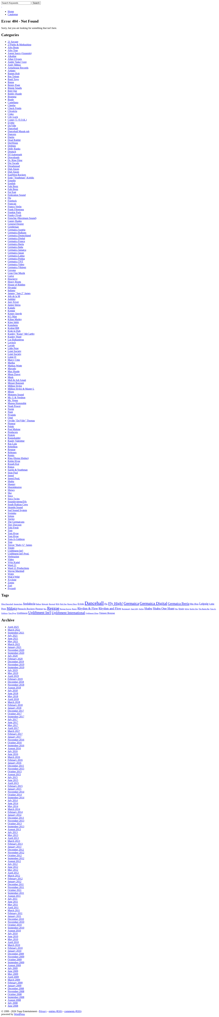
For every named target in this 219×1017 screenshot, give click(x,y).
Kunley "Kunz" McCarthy (21, 333)
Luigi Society (14, 351)
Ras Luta (12, 443)
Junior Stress (14, 305)
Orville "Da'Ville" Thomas (21, 420)
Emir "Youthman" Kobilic (21, 177)
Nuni (10, 412)
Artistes (11, 70)
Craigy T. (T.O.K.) (17, 119)
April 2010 (13, 942)
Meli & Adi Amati (17, 380)
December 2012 (16, 849)
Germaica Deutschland (19, 235)
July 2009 (13, 968)
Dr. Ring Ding (15, 160)
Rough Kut (13, 464)
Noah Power (14, 406)
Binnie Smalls (15, 88)
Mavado (12, 368)
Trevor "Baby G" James (20, 545)
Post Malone (14, 429)
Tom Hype (13, 533)
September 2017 (16, 716)
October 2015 (15, 771)
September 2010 (16, 927)
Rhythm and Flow (110, 608)
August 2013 (14, 829)
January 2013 (14, 846)
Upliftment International (68, 613)
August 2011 (14, 896)
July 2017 (13, 719)
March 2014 (14, 809)
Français (12, 203)
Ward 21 (12, 565)
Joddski (11, 299)
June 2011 (13, 901)
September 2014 (16, 797)
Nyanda (12, 414)
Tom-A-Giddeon (16, 539)
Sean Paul (13, 472)
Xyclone (12, 579)
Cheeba (11, 105)
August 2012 (14, 861)
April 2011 (13, 907)
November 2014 (16, 791)
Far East (12, 192)
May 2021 (13, 641)
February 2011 (15, 913)
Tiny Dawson (14, 524)
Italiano (11, 290)
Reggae (11, 449)
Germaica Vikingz (17, 267)
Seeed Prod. (14, 478)
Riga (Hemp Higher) (18, 458)
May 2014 (13, 806)
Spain (181, 608)
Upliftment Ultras (92, 613)
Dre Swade (13, 163)
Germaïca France (16, 241)
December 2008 (16, 988)
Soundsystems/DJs (17, 501)
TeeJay (11, 519)
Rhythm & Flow (87, 608)
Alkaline (12, 56)
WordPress (19, 1014)
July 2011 (12, 898)
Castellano (13, 102)
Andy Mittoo (14, 64)
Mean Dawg (14, 374)
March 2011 (14, 910)
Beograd (52, 604)
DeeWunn (13, 143)
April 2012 (13, 872)
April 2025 (13, 627)
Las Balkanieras (16, 339)
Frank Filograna (16, 209)
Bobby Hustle (15, 93)
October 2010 (15, 924)
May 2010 (13, 939)
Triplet (11, 548)
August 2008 (14, 1000)
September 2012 (16, 858)
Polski (11, 426)
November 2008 (16, 991)
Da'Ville (12, 125)
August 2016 (14, 748)
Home (11, 11)
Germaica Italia (15, 247)
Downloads (13, 157)
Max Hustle (14, 371)
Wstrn (11, 574)
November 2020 (16, 650)
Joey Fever (13, 302)
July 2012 (13, 864)
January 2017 (14, 736)
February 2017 (15, 734)
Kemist (11, 310)
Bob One (12, 91)
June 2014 (13, 803)
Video (11, 559)
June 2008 (13, 1005)
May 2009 (13, 974)
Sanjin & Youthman (18, 469)
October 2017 (15, 713)
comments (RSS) (72, 1011)
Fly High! (115, 603)
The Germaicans (16, 521)
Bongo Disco (72, 604)
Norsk (11, 409)
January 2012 (14, 881)
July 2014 (13, 800)
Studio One (194, 609)
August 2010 (14, 930)
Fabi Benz (13, 186)
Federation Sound (17, 195)
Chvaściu (12, 111)
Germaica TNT (15, 261)
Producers (13, 432)
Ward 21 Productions (18, 568)
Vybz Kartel (14, 562)
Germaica (131, 603)
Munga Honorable (17, 403)
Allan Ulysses (15, 59)
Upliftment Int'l (15, 550)
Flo (9, 198)
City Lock (13, 117)
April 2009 (13, 977)
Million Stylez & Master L (21, 388)
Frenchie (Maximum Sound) (22, 218)
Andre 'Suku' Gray (17, 62)
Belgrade (45, 604)
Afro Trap (13, 50)
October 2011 (14, 890)
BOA (57, 604)
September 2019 (16, 667)
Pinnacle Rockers (26, 608)
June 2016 (13, 754)
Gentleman (13, 226)
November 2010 (16, 922)
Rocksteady (126, 609)
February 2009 (15, 982)
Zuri (10, 585)
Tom (10, 530)
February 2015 (15, 786)
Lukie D (12, 357)
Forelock (12, 200)
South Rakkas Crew (18, 504)
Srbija (187, 609)
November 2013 (16, 820)
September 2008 (16, 997)
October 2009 (15, 959)
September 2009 (16, 962)
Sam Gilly (134, 609)
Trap (10, 542)
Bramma (12, 96)
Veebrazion (13, 556)
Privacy (43, 1011)
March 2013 (14, 841)
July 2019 (13, 670)
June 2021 (13, 638)
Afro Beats (13, 47)
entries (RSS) (55, 1011)
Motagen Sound (16, 394)
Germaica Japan (16, 252)
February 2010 (15, 948)
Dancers (12, 134)
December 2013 (16, 817)
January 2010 (14, 951)
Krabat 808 (13, 328)
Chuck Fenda (14, 108)
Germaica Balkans (17, 232)
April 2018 (13, 699)
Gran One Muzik (16, 273)
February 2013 (15, 843)
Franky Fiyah (14, 215)
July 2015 (13, 777)
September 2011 (16, 893)
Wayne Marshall (16, 571)
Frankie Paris (14, 212)
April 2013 (13, 838)
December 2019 (16, 661)
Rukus (11, 467)
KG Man (12, 316)
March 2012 (14, 875)
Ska (10, 493)
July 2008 (13, 1003)
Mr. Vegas (13, 400)
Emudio (12, 180)
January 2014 (14, 815)
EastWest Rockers (17, 174)
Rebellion (12, 446)
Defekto (12, 145)
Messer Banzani (16, 383)
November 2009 (16, 956)
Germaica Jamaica (17, 250)
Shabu (11, 481)
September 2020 (16, 653)
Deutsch (12, 151)
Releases (12, 452)
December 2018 (16, 682)
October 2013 (15, 823)
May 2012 (13, 870)
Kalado (11, 307)
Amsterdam (18, 604)
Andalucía (29, 603)
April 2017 (13, 728)
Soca (10, 495)
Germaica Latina (16, 255)
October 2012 (15, 855)
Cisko (11, 114)
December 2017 (16, 710)
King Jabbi (13, 322)
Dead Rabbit (14, 140)
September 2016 (16, 745)
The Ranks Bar (204, 609)
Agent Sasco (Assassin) (20, 53)
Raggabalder (14, 438)
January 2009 (14, 985)
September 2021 (16, 632)
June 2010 (13, 936)
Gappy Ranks (15, 221)
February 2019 (15, 679)
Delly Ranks (14, 148)
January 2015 (14, 789)
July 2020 (13, 655)
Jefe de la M (14, 296)
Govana (12, 270)
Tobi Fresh (13, 527)
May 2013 (13, 835)
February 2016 (15, 760)
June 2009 (13, 971)
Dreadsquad (14, 166)
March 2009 (14, 979)
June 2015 (13, 780)
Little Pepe (13, 348)
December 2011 (16, 884)
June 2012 (13, 867)
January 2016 (14, 763)
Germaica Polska (16, 258)
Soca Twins (14, 498)
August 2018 (14, 687)
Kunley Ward (14, 336)
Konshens (13, 325)
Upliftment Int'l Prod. (18, 553)
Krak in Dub (14, 331)
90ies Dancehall (7, 604)
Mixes (11, 391)
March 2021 (14, 644)
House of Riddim (16, 284)
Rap (45, 609)
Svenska (12, 513)
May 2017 (13, 725)
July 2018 (13, 690)
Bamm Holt (14, 73)
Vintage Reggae (107, 613)
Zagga (11, 582)
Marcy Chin (14, 359)
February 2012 (15, 878)
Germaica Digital (16, 238)
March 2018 (14, 702)
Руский (12, 588)
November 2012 (16, 852)
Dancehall (13, 128)
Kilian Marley (15, 319)
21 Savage (13, 41)
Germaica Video (16, 264)
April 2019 (13, 676)
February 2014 (15, 812)
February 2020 (15, 658)
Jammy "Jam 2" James (19, 293)
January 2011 (14, 916)
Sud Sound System (17, 510)
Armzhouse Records (18, 67)
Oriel (10, 417)
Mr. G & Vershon (16, 397)
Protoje (11, 435)
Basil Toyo (13, 79)
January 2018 (14, 708)
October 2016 (15, 742)
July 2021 (13, 635)
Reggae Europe (65, 609)
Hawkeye (12, 279)
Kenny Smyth (15, 313)
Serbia (141, 609)
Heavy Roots (14, 281)
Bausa (11, 82)
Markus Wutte (15, 365)
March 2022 (14, 629)
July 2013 (13, 832)
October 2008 (15, 994)
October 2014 (15, 794)
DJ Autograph (15, 154)
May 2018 (13, 696)
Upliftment (22, 613)
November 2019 (16, 664)
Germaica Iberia (16, 244)
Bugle (11, 99)
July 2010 (13, 933)
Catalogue (13, 14)
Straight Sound (15, 507)
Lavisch (12, 342)
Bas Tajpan (13, 76)
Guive (11, 276)
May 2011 (13, 904)
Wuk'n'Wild (14, 576)
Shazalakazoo (15, 487)
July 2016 (13, 751)
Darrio (11, 137)
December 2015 (16, 765)
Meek (10, 377)
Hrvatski (12, 287)
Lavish (11, 345)
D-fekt (11, 122)
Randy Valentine (16, 440)
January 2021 (14, 647)
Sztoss (11, 516)
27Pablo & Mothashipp (19, 44)
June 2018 (13, 693)
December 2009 (16, 953)
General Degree (16, 224)
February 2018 (15, 705)
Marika (11, 362)
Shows (11, 490)
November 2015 (16, 768)
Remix (11, 455)
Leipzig (204, 603)
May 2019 (13, 673)
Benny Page (14, 85)
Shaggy (11, 484)
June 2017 (13, 722)
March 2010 (14, 945)
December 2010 (16, 919)
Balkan (38, 604)
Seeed (11, 475)
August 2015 (14, 774)
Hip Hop (194, 603)
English (11, 183)
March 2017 (14, 731)
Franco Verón (14, 206)
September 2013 (16, 826)
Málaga (12, 608)
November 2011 (16, 887)
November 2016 (16, 739)
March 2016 (14, 757)
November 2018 (16, 684)
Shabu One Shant (163, 608)
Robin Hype (14, 461)
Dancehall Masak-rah (18, 131)
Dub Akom (13, 169)
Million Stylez (15, 386)
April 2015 (13, 783)
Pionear (11, 423)
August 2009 (14, 965)
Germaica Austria (16, 229)
